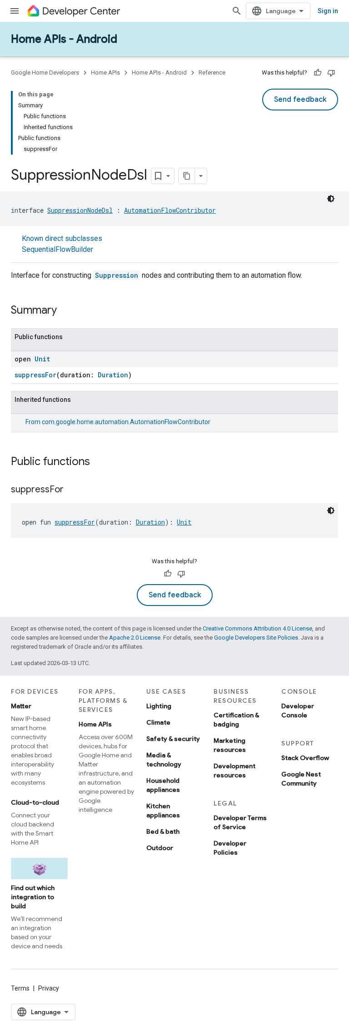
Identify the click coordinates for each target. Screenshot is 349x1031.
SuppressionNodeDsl (80, 210)
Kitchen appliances (163, 810)
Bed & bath (162, 831)
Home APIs (105, 72)
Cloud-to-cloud (35, 802)
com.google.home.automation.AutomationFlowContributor (126, 421)
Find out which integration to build (33, 897)
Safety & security (173, 739)
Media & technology (163, 759)
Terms (20, 988)
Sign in (328, 11)
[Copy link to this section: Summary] (66, 310)
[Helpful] (317, 73)
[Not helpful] (331, 73)
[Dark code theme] (331, 198)
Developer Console (297, 710)
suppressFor (35, 374)
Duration (113, 374)
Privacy (48, 988)
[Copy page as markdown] (187, 176)
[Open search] (236, 10)
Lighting (158, 706)
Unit (42, 359)
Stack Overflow (305, 758)
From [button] (117, 421)
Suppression (116, 275)
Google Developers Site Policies (256, 637)
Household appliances (163, 785)
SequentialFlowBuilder (57, 249)
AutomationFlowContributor (170, 210)
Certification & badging (236, 719)
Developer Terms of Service (240, 822)
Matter (21, 706)
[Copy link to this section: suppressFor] (73, 490)
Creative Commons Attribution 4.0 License (257, 628)
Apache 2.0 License (134, 637)
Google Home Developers (45, 72)
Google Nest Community (301, 778)
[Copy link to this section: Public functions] (99, 462)
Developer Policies (230, 847)
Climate (158, 722)
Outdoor (159, 848)
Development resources (234, 770)
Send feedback (300, 99)
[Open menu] (14, 11)
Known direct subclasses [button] (62, 244)
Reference (212, 72)
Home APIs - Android (64, 39)
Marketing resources (230, 745)
